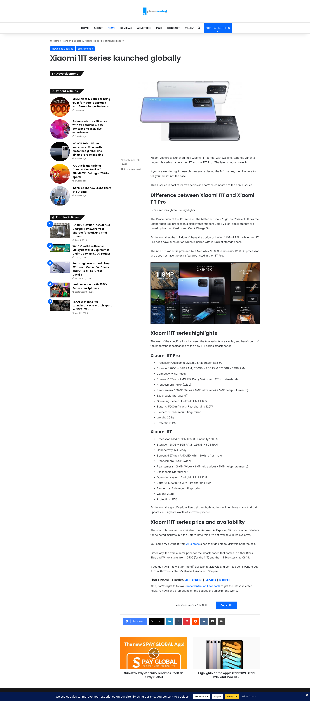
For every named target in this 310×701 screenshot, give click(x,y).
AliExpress (193, 544)
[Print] (221, 621)
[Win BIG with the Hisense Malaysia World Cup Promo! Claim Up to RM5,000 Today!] (60, 248)
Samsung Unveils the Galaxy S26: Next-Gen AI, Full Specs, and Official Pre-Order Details (91, 269)
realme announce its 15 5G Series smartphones (89, 286)
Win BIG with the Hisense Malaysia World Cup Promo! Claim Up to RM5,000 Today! (91, 249)
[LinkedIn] (169, 621)
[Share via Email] (212, 621)
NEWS (111, 27)
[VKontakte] (204, 621)
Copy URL (226, 605)
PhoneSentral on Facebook (202, 586)
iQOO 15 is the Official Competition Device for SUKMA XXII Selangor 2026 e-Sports (91, 171)
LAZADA (211, 580)
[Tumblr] (178, 621)
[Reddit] (195, 621)
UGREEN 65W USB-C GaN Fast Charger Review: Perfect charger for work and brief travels (91, 230)
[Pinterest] (186, 621)
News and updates (72, 40)
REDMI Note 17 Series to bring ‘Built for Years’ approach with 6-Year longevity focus (91, 102)
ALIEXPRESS (193, 580)
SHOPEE (224, 580)
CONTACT (173, 27)
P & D (159, 27)
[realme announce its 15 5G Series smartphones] (60, 290)
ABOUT (98, 27)
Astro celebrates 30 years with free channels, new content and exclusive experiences (89, 126)
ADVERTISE (144, 27)
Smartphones (85, 48)
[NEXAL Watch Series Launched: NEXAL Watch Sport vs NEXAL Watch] (60, 305)
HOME (85, 27)
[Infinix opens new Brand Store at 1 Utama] (60, 196)
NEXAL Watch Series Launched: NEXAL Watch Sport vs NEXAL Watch (92, 305)
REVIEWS (126, 27)
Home (56, 40)
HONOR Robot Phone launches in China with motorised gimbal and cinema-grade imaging (87, 149)
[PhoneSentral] (155, 11)
